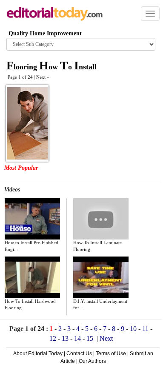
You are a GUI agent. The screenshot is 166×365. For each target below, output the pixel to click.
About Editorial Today (38, 353)
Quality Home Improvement (45, 33)
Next (106, 338)
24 (30, 77)
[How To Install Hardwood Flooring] (32, 277)
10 (133, 328)
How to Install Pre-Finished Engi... (31, 246)
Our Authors (92, 361)
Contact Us (79, 353)
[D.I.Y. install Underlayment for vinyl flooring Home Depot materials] (101, 277)
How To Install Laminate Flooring (97, 246)
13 (65, 338)
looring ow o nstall (51, 67)
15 (89, 338)
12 (52, 338)
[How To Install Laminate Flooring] (101, 219)
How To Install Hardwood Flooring (30, 305)
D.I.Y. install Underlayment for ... (100, 305)
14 (77, 338)
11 (145, 328)
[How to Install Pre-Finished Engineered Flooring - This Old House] (32, 219)
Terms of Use (111, 353)
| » (41, 77)
